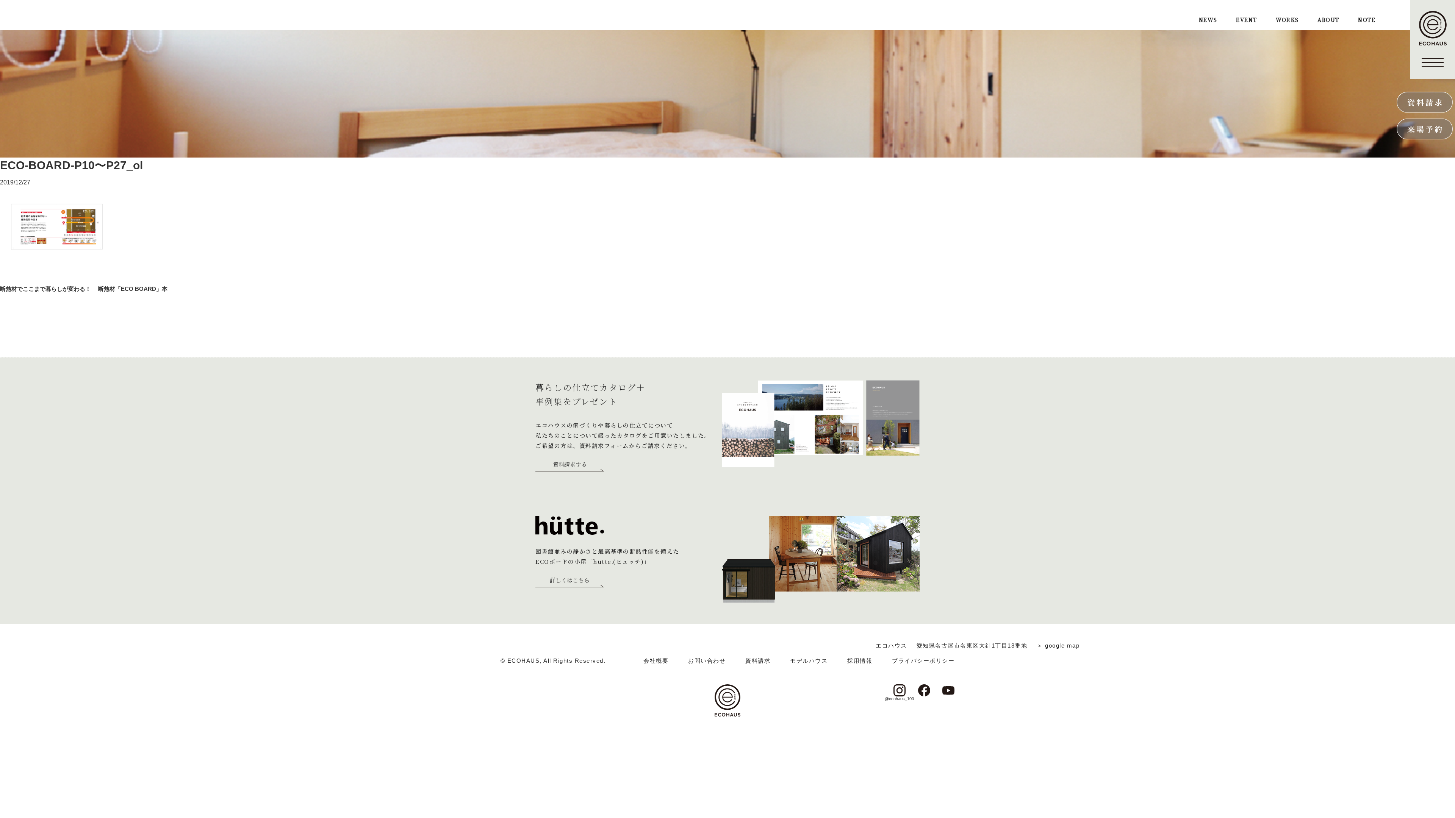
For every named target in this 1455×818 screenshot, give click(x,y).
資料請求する (570, 464)
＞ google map (1058, 645)
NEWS (1208, 20)
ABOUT (1328, 20)
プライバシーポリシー (923, 660)
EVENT (1246, 20)
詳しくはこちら (570, 580)
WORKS (1287, 20)
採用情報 (859, 660)
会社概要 (655, 660)
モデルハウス (809, 660)
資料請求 (757, 660)
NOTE (1366, 20)
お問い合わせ (707, 660)
